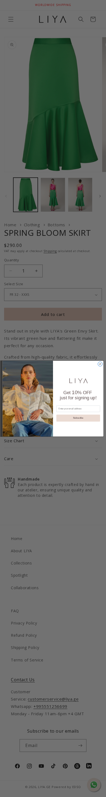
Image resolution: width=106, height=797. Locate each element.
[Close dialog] (100, 364)
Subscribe (78, 418)
